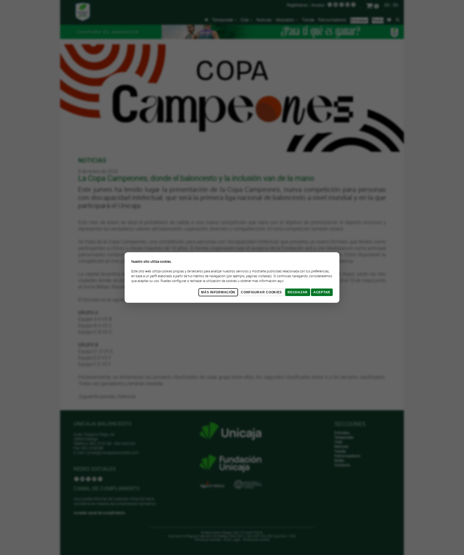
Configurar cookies (261, 292)
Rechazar (298, 292)
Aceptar (321, 292)
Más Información (218, 292)
